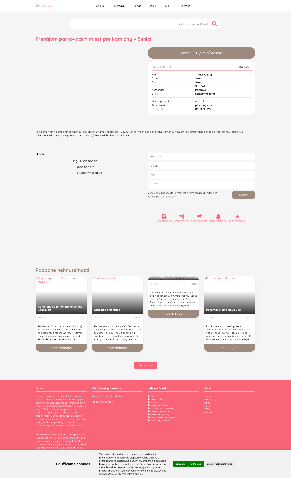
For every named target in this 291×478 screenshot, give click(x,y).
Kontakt (185, 5)
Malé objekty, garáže (160, 420)
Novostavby (118, 5)
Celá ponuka (146, 365)
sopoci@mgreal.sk (89, 172)
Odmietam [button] (196, 464)
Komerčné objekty (159, 405)
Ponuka (99, 5)
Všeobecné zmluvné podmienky (108, 396)
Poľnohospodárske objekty (163, 408)
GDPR (168, 5)
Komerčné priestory (160, 414)
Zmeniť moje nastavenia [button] (219, 464)
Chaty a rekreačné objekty (163, 417)
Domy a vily (156, 399)
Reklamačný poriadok (103, 402)
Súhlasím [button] (180, 464)
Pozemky (155, 402)
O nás (137, 5)
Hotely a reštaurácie (160, 411)
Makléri (153, 5)
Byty (153, 396)
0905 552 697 (85, 167)
